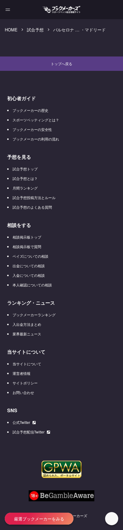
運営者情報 (21, 373)
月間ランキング (25, 187)
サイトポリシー (25, 382)
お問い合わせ (23, 392)
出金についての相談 (29, 265)
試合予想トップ (25, 168)
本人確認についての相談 (32, 284)
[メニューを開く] (8, 9)
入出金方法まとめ (27, 324)
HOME (11, 30)
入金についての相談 (29, 275)
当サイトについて (27, 363)
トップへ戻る (61, 63)
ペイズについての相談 (30, 256)
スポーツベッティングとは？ (36, 119)
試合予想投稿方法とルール (34, 197)
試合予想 (35, 30)
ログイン (110, 9)
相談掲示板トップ (27, 236)
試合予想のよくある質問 (32, 207)
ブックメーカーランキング (34, 314)
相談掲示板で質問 (27, 246)
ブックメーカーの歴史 (30, 110)
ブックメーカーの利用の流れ (36, 138)
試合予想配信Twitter (28, 431)
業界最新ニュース (27, 333)
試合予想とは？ (25, 178)
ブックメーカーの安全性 (32, 129)
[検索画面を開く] (94, 10)
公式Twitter (21, 422)
